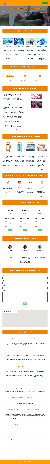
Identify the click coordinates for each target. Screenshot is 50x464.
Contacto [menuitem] (26, 3)
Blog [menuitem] (31, 3)
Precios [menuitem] (21, 3)
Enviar (25, 303)
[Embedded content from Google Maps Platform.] (25, 318)
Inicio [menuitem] (17, 3)
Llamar (45, 2)
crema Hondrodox (18, 122)
